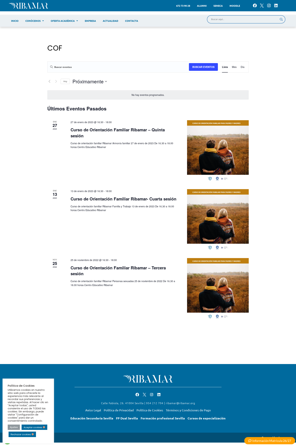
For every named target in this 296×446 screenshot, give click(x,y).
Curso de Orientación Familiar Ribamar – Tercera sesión (118, 270)
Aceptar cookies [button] (33, 427)
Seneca (218, 5)
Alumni (202, 5)
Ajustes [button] (14, 427)
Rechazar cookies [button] (21, 434)
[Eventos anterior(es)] (49, 81)
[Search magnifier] (281, 19)
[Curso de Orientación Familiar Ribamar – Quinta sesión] (218, 150)
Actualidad (110, 20)
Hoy (65, 81)
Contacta (131, 20)
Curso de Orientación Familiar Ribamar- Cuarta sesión (123, 199)
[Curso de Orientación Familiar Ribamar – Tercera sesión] (218, 288)
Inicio (14, 20)
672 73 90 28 (183, 5)
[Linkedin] (276, 5)
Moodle (235, 5)
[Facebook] (254, 5)
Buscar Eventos (203, 67)
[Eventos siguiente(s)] (56, 81)
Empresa (90, 20)
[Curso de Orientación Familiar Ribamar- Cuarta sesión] (218, 219)
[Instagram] (268, 5)
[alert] (148, 95)
